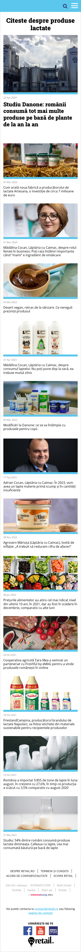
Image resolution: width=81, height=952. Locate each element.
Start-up (46, 890)
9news (62, 890)
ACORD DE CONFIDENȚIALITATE (27, 876)
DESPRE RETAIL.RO (22, 871)
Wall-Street (64, 885)
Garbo (31, 890)
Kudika (16, 890)
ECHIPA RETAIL (63, 876)
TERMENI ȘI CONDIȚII (55, 871)
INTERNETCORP (40, 885)
